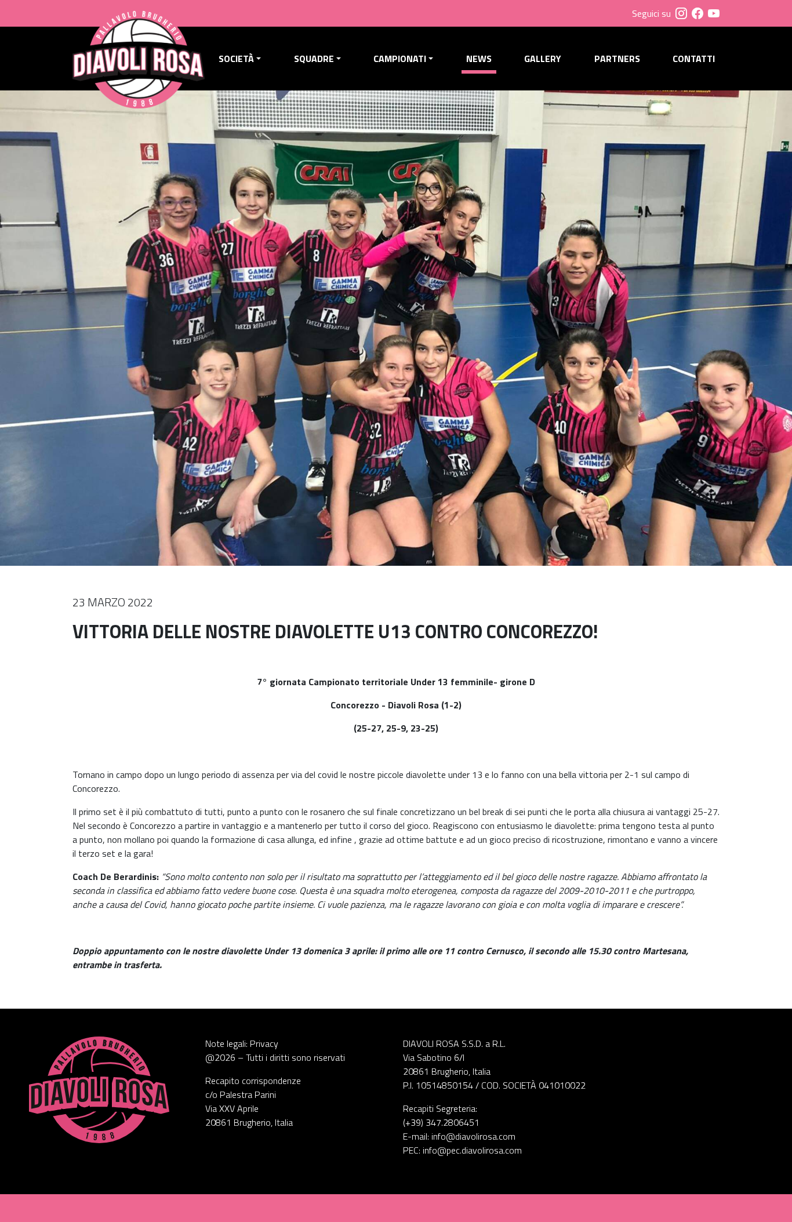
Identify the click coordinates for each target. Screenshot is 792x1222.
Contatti (694, 59)
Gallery (542, 59)
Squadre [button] (314, 59)
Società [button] (236, 59)
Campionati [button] (399, 59)
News (479, 59)
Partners (617, 59)
